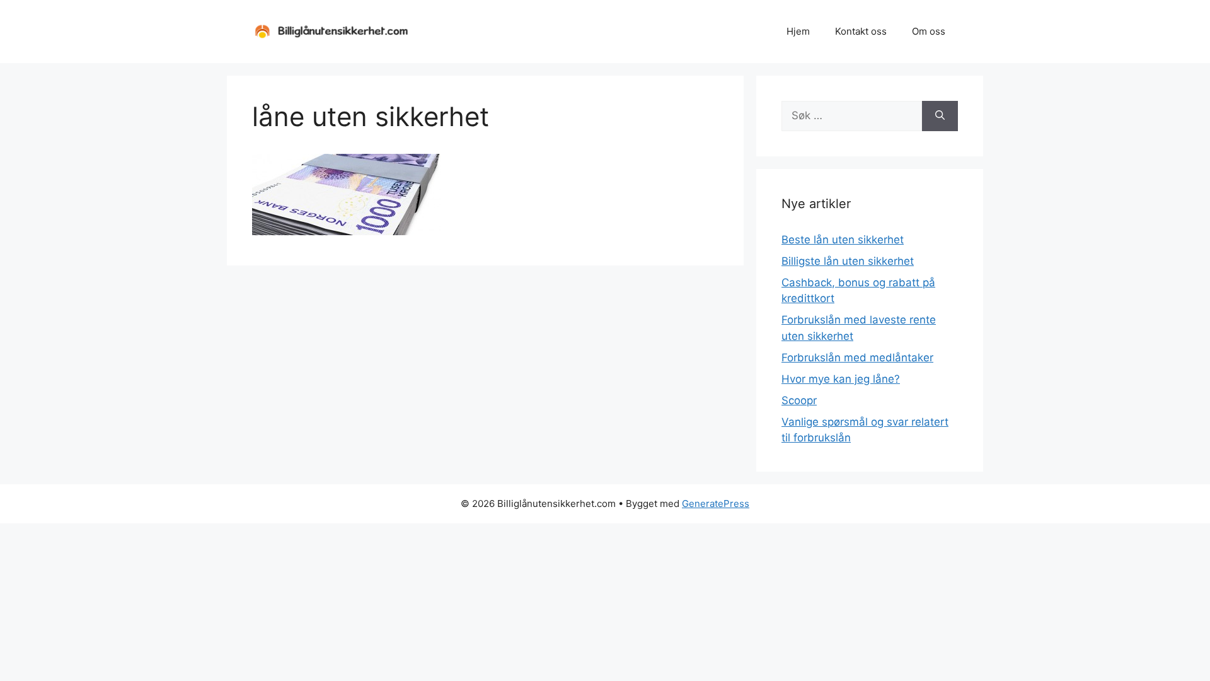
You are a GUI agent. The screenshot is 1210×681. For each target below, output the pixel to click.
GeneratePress (715, 503)
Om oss (928, 31)
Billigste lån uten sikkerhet (847, 261)
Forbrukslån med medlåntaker (857, 357)
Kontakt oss (861, 31)
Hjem (798, 31)
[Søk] (940, 116)
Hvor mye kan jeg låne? (840, 379)
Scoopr (799, 400)
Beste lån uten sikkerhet (842, 239)
